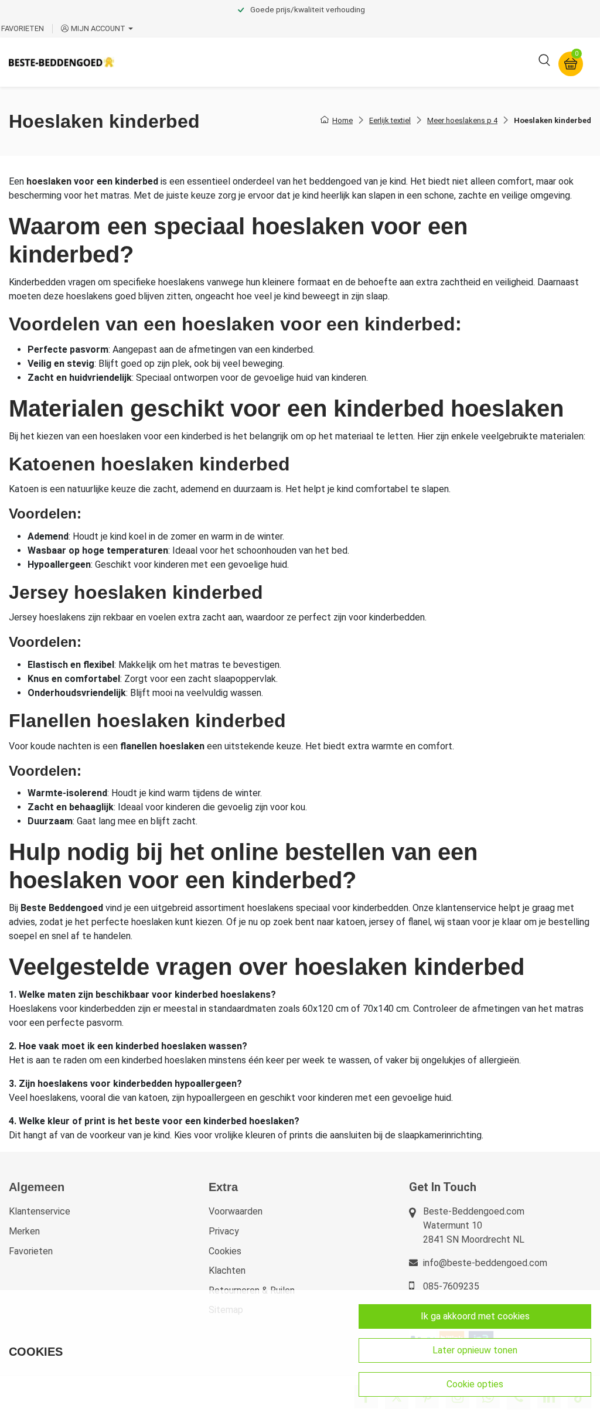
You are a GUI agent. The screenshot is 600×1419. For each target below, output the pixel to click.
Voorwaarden (235, 1211)
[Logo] (61, 62)
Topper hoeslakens (401, 61)
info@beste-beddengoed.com (485, 1262)
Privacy (224, 1231)
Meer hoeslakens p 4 (462, 120)
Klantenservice (39, 1211)
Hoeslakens (319, 61)
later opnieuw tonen (474, 1350)
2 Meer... (476, 61)
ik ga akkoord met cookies (475, 1316)
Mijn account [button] (98, 28)
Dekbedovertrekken (169, 61)
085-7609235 (451, 1286)
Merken (24, 1231)
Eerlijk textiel (390, 120)
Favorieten (31, 1251)
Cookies (225, 1251)
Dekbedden (253, 61)
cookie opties (474, 1384)
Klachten (227, 1270)
